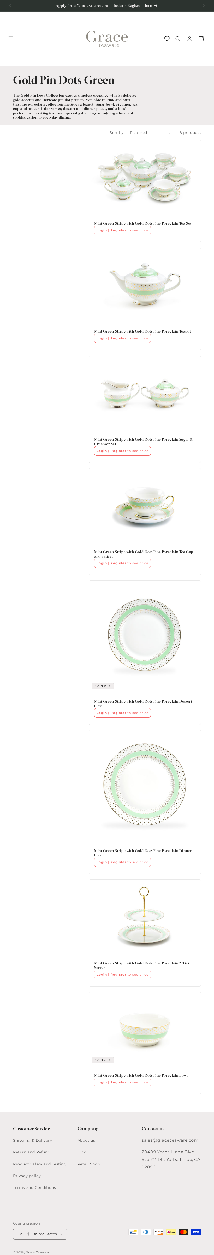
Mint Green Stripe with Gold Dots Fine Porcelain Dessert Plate (143, 703)
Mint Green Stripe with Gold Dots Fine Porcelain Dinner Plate (143, 853)
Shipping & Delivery (32, 1140)
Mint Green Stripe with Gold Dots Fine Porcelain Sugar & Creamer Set (143, 441)
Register (118, 230)
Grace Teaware (37, 1252)
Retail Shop (89, 1164)
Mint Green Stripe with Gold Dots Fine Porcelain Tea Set (143, 224)
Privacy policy (27, 1175)
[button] (11, 39)
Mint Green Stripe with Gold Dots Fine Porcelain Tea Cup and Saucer (143, 554)
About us (86, 1140)
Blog (82, 1152)
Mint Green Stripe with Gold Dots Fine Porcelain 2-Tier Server (141, 965)
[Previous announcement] (10, 5)
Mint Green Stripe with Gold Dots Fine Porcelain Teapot (142, 331)
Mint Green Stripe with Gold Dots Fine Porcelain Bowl (141, 1075)
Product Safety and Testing (40, 1164)
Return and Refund (31, 1152)
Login (102, 230)
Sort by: (117, 132)
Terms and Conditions (34, 1187)
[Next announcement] (204, 5)
